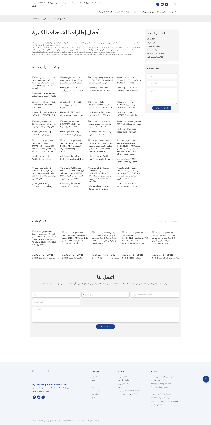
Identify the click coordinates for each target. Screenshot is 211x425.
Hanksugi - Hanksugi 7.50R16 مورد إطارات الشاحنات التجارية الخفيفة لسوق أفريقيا (42, 133)
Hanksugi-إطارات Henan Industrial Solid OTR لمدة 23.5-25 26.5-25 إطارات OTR (99, 114)
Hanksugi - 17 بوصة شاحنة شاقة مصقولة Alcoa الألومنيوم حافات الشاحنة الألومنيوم (99, 133)
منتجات (159, 221)
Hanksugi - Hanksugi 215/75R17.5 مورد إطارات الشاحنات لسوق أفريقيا (71, 133)
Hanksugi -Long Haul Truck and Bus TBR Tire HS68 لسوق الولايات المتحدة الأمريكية (100, 89)
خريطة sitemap (93, 420)
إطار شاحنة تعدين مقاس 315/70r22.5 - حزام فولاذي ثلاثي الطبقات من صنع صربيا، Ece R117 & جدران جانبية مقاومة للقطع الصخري (44, 185)
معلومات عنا (174, 221)
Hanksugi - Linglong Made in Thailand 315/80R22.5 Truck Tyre (44, 114)
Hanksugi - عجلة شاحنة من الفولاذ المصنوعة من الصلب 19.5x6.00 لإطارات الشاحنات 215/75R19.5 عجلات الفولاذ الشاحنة (44, 94)
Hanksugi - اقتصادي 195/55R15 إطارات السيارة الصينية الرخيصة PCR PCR (128, 114)
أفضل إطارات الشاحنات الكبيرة (53, 19)
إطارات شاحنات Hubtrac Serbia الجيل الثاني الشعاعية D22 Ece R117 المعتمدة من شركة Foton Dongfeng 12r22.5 (72, 158)
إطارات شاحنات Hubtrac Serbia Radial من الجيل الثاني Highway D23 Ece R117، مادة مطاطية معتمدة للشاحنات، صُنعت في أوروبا (128, 185)
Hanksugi (36, 19)
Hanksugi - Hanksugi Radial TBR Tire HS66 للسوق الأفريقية (126, 130)
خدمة (166, 221)
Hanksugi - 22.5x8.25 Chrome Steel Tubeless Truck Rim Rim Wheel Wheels (127, 89)
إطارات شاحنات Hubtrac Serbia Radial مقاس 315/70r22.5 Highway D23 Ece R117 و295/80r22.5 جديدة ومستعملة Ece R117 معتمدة (44, 158)
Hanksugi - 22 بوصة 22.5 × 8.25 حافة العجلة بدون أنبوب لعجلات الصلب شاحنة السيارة (72, 89)
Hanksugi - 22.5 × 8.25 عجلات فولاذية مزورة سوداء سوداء (71, 114)
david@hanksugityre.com (161, 384)
